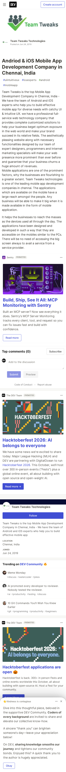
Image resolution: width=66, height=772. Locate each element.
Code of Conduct (23, 384)
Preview (31, 374)
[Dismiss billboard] (61, 701)
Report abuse (44, 384)
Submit (14, 374)
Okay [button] (9, 765)
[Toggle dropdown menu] (61, 257)
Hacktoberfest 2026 (16, 465)
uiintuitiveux (11, 80)
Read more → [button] (13, 486)
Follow (33, 515)
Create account (52, 4)
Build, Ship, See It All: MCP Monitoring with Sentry (30, 302)
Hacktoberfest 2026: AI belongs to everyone (27, 442)
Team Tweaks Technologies (27, 41)
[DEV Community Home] (13, 4)
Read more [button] (12, 337)
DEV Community (31, 564)
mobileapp (10, 85)
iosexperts (29, 80)
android (44, 80)
